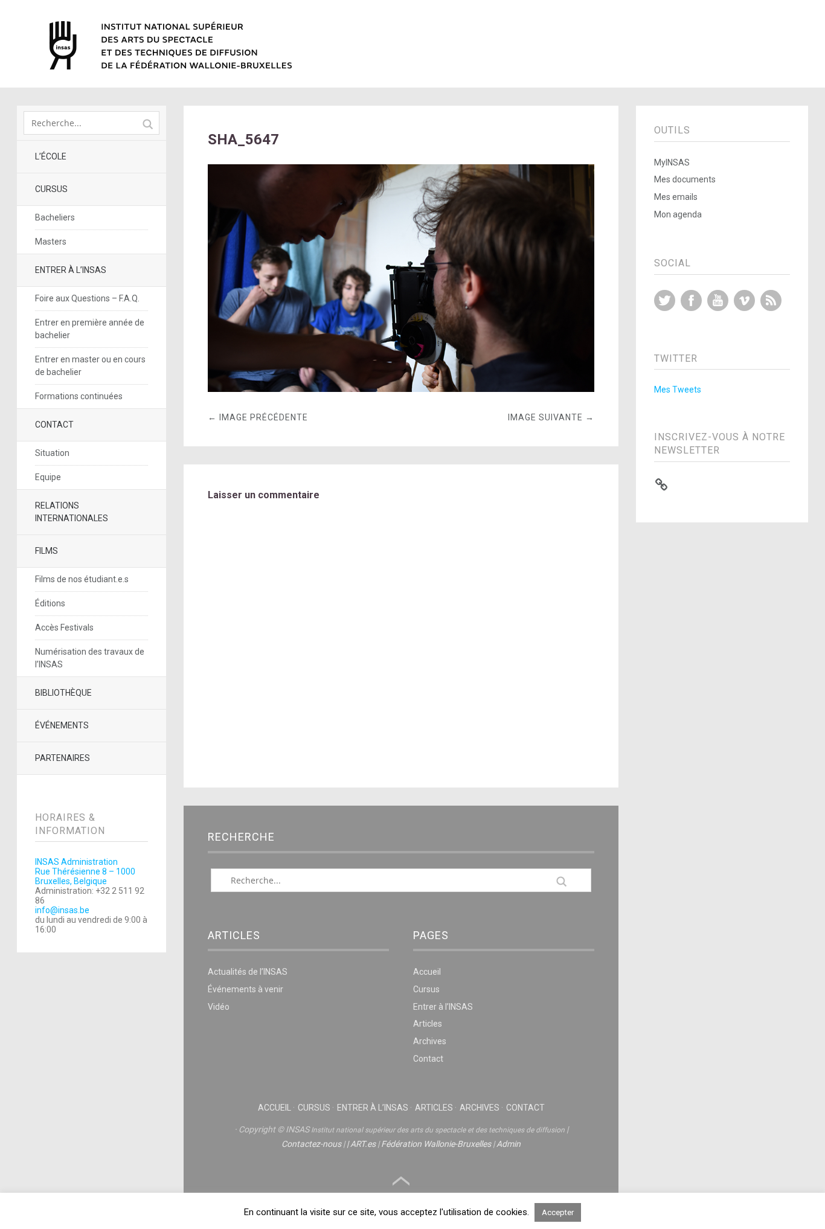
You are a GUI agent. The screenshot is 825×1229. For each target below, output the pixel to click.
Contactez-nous (311, 1144)
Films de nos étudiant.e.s (82, 579)
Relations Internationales (71, 512)
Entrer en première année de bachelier (89, 329)
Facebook (691, 300)
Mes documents (685, 179)
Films (46, 551)
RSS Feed (771, 300)
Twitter (664, 300)
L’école (50, 156)
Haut (401, 1181)
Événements (62, 725)
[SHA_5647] (401, 388)
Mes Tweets (677, 389)
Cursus (51, 189)
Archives (429, 1041)
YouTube (717, 300)
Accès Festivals (64, 627)
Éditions (50, 603)
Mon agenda (678, 214)
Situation (52, 453)
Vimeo (744, 300)
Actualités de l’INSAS (247, 972)
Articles (427, 1023)
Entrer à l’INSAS (70, 270)
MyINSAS (672, 162)
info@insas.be (62, 910)
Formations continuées (79, 396)
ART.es (363, 1144)
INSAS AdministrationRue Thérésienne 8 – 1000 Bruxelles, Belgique (85, 871)
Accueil (427, 972)
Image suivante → (551, 417)
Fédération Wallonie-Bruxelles (436, 1144)
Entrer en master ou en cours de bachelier (90, 366)
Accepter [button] (558, 1212)
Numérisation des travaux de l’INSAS (89, 658)
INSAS (171, 45)
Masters (50, 241)
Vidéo (219, 1007)
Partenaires (62, 758)
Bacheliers (55, 217)
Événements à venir (245, 989)
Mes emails (676, 197)
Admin (508, 1144)
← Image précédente (258, 417)
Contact (54, 424)
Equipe (48, 477)
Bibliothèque (63, 693)
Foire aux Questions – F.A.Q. (87, 298)
